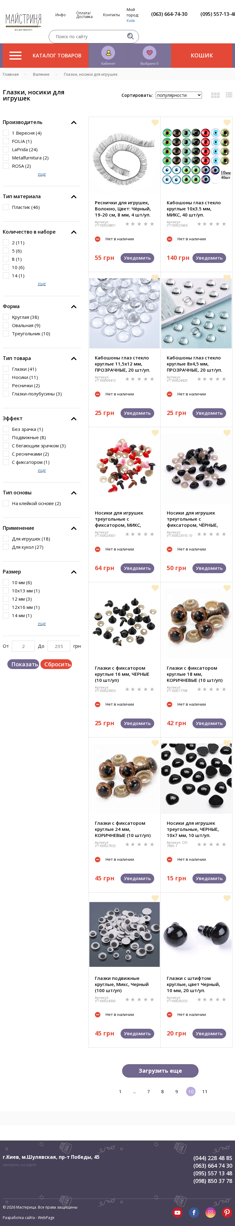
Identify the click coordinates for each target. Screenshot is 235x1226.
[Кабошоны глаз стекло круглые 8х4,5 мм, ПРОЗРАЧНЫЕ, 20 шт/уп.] (196, 313)
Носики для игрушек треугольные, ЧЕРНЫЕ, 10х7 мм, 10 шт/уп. (193, 829)
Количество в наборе (29, 231)
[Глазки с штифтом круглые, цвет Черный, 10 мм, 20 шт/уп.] (196, 934)
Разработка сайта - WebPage (28, 1217)
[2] (133, 223)
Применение (18, 528)
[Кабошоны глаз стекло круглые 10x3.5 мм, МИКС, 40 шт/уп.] (196, 158)
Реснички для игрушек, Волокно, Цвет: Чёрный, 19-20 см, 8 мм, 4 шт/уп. (123, 208)
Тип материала (22, 196)
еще (42, 174)
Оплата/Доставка (84, 15)
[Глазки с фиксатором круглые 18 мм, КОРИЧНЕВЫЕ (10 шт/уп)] (196, 623)
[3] (140, 223)
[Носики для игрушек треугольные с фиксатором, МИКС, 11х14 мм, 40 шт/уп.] (124, 468)
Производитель (23, 122)
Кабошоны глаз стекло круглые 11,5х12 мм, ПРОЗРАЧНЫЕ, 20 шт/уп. (122, 364)
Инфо (60, 15)
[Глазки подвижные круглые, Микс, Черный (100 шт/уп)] (124, 934)
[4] (146, 223)
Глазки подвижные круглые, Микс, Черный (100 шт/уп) (122, 984)
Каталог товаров (57, 55)
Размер (12, 571)
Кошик (202, 55)
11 (205, 1091)
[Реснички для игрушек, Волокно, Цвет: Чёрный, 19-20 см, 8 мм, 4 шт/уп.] (124, 158)
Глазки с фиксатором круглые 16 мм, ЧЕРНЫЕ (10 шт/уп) (122, 674)
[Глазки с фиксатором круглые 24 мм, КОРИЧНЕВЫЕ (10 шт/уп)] (124, 779)
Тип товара (17, 358)
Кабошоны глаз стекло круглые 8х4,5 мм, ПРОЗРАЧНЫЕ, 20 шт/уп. (194, 364)
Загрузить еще (160, 1070)
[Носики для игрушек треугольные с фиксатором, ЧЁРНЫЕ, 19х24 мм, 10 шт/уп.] (196, 468)
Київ (131, 20)
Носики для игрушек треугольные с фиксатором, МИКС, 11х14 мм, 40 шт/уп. (119, 519)
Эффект (13, 418)
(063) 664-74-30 (169, 14)
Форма (11, 306)
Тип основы (17, 492)
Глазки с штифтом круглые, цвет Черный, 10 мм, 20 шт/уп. (193, 984)
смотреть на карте (19, 1164)
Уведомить (137, 258)
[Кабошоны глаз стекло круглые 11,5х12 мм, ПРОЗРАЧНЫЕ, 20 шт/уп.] (124, 313)
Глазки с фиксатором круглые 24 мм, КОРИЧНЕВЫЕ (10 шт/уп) (123, 829)
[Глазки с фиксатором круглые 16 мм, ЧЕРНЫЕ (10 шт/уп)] (124, 623)
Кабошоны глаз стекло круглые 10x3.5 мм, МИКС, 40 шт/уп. (194, 208)
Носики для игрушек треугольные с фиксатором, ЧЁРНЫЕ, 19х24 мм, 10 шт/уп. (192, 519)
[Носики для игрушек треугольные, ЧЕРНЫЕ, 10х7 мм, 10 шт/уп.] (196, 779)
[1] (128, 223)
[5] (152, 223)
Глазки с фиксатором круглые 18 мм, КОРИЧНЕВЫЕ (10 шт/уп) (194, 674)
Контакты (111, 15)
